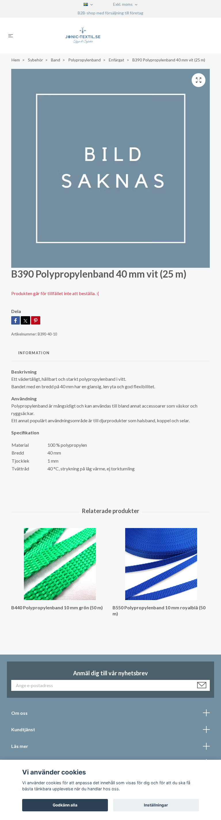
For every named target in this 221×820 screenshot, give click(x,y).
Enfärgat (116, 59)
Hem (16, 59)
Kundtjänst (23, 729)
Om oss (19, 713)
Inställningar (156, 805)
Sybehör (35, 59)
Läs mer (19, 746)
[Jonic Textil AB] (115, 35)
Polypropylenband (84, 59)
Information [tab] (33, 352)
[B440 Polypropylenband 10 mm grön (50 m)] (59, 564)
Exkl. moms (123, 4)
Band (55, 59)
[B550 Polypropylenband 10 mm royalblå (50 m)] (161, 564)
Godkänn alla (65, 805)
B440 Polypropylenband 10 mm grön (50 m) (57, 607)
